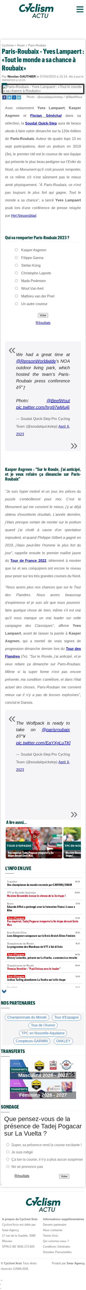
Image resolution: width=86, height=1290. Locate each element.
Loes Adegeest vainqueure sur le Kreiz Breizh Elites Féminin (43, 934)
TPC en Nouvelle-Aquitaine (43, 1033)
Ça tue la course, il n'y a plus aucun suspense (47, 1159)
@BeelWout (58, 400)
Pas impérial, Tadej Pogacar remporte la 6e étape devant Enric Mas (43, 921)
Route (21, 45)
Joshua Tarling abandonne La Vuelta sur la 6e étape (43, 978)
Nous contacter (52, 1230)
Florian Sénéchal (46, 116)
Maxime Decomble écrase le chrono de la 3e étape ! (43, 894)
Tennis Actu (50, 1235)
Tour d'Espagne (66, 1017)
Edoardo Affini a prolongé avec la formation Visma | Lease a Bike (43, 907)
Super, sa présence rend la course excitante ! (46, 1145)
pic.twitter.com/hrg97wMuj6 (42, 407)
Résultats (43, 323)
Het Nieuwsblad (23, 215)
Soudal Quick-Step (41, 123)
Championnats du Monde (27, 1017)
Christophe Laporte (36, 273)
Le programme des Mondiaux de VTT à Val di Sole (43, 945)
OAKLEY (63, 1041)
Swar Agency (75, 1263)
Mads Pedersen (33, 281)
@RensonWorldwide (36, 361)
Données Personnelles (57, 1252)
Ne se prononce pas (27, 1167)
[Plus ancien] (4, 991)
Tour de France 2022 (28, 561)
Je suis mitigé (22, 1152)
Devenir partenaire (54, 1224)
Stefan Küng (31, 265)
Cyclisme (8, 45)
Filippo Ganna (32, 258)
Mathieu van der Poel (37, 296)
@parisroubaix (56, 729)
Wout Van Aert (32, 288)
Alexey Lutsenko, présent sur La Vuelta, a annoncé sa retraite (43, 956)
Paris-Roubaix (37, 45)
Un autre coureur (34, 304)
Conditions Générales (56, 1246)
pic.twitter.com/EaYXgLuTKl (43, 742)
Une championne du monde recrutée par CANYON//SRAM (43, 883)
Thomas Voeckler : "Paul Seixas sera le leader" (43, 967)
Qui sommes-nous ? (56, 1241)
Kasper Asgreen (33, 250)
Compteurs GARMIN (32, 1041)
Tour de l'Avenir (43, 1025)
